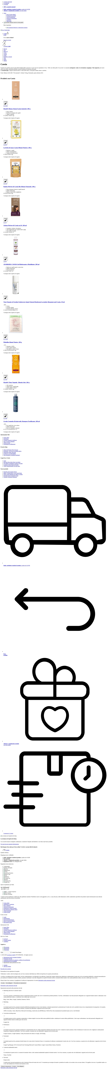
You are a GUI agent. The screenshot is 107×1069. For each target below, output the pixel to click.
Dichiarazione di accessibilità (10, 961)
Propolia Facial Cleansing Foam (10, 475)
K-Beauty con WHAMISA (9, 453)
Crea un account (7, 40)
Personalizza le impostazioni (20, 983)
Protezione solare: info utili (9, 452)
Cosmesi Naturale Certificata (10, 440)
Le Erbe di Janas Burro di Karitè (10, 464)
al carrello (5, 4)
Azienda (5, 965)
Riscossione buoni (7, 922)
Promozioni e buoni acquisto (10, 908)
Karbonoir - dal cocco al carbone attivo (12, 451)
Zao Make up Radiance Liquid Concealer (13, 463)
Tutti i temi (8, 21)
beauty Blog (6, 437)
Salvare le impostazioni (6, 1066)
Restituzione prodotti (11, 15)
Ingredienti (5, 439)
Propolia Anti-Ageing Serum (10, 471)
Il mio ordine (6, 903)
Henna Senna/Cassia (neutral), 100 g (16, 109)
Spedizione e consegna (8, 904)
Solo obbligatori (9, 983)
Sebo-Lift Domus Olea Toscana (10, 449)
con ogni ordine (14, 10)
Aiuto (4, 13)
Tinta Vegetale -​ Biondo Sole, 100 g (16, 382)
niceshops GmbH (11, 955)
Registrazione (6, 918)
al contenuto (6, 3)
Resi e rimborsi (6, 905)
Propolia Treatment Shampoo (10, 477)
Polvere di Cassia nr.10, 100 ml (15, 225)
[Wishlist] (4, 42)
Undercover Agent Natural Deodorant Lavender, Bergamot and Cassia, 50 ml (34, 302)
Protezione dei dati (7, 958)
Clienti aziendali (7, 911)
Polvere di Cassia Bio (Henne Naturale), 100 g (19, 186)
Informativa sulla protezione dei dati (46, 980)
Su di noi (5, 938)
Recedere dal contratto (6, 969)
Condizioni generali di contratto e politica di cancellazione (16, 960)
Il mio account (6, 912)
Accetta (2, 983)
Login (4, 35)
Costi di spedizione (10, 17)
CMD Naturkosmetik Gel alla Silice (11, 466)
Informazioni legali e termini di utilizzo (12, 957)
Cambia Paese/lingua (16, 952)
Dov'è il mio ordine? (11, 14)
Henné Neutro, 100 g (12, 342)
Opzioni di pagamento (11, 18)
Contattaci (8, 19)
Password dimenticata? (8, 919)
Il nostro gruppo (7, 940)
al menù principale (7, 1)
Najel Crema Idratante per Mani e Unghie (13, 474)
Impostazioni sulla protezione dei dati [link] (12, 962)
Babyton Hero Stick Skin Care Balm (11, 462)
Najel (4, 460)
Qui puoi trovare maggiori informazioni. (10, 844)
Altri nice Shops (7, 966)
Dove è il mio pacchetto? (9, 921)
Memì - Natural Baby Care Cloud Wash (12, 473)
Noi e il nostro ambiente (8, 441)
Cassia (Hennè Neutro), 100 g (17, 147)
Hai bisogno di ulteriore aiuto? (10, 909)
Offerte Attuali (6, 442)
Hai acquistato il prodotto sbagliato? (11, 455)
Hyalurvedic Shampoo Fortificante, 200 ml (21, 421)
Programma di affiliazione (9, 444)
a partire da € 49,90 (16, 9)
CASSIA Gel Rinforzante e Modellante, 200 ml (21, 264)
